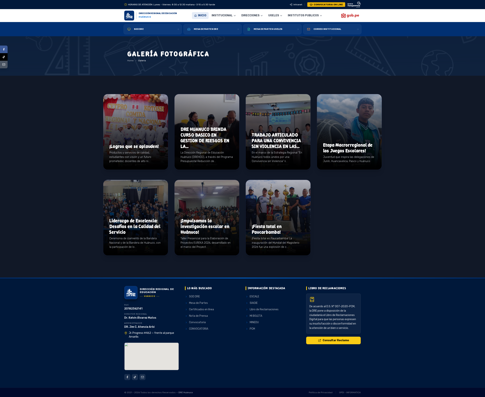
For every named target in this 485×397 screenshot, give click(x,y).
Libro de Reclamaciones (264, 309)
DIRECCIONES (250, 15)
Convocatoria (197, 322)
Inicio (202, 15)
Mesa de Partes (198, 303)
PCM (252, 328)
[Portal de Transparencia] (354, 5)
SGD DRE (194, 296)
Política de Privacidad (320, 392)
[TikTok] (4, 57)
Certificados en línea (201, 309)
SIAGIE (254, 303)
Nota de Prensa (198, 315)
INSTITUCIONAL (222, 15)
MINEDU (254, 322)
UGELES (273, 15)
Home (130, 60)
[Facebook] (4, 49)
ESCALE (254, 296)
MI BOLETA (256, 315)
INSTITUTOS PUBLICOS (303, 15)
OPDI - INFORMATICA (350, 392)
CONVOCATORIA (198, 328)
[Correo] (4, 64)
